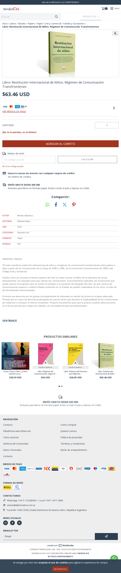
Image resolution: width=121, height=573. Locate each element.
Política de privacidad (71, 437)
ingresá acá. (83, 553)
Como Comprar (68, 424)
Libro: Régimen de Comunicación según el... (45, 372)
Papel (40, 23)
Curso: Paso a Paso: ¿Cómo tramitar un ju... (15, 372)
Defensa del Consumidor (16, 443)
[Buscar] (56, 16)
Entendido (60, 569)
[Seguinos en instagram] (5, 522)
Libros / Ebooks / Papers (22, 23)
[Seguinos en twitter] (19, 522)
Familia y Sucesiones (73, 23)
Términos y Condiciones (72, 443)
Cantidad (8, 125)
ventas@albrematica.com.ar (21, 505)
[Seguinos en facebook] (12, 522)
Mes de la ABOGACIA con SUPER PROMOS (60, 2)
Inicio (5, 23)
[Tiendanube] (60, 546)
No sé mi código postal (12, 166)
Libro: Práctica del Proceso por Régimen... (75, 372)
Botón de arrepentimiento (73, 449)
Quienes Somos (68, 431)
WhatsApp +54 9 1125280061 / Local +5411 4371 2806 (35, 500)
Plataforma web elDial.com (17, 431)
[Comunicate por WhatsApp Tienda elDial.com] (114, 558)
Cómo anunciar (11, 437)
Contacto (8, 424)
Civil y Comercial (53, 23)
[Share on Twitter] (65, 205)
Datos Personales (12, 449)
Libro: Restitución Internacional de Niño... (106, 372)
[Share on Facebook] (56, 205)
